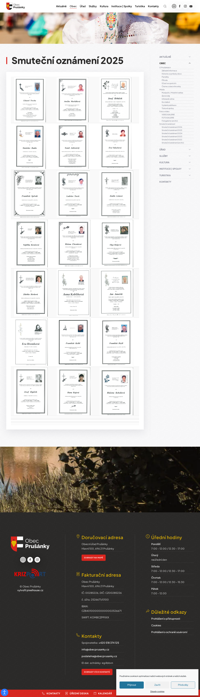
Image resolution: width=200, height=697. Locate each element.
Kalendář (105, 693)
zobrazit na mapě (93, 558)
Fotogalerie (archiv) (170, 121)
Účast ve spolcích (169, 83)
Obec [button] (73, 6)
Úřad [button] (83, 6)
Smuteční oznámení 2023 (172, 136)
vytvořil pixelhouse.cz (30, 590)
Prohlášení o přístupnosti (165, 618)
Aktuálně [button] (61, 6)
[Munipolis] (174, 6)
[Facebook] (179, 6)
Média (162, 89)
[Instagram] (185, 6)
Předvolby (183, 685)
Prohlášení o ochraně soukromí (169, 632)
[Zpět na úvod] (15, 6)
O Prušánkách (165, 67)
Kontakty (153, 6)
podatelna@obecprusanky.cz (99, 656)
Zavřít (157, 685)
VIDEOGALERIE (168, 115)
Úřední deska (79, 693)
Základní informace (169, 71)
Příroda (165, 80)
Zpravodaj (166, 96)
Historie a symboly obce (172, 74)
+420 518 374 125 (109, 642)
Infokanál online (168, 99)
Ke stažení (166, 102)
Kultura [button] (104, 6)
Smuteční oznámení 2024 (172, 133)
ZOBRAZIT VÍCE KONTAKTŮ (97, 672)
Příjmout (131, 685)
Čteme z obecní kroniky (171, 86)
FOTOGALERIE (168, 118)
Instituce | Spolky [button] (121, 6)
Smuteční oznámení (167, 124)
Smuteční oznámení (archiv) (173, 143)
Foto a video (164, 111)
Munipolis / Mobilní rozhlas (172, 93)
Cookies (156, 625)
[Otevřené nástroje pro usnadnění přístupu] (4, 692)
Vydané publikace (169, 105)
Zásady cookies (157, 691)
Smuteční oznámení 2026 (172, 127)
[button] (165, 6)
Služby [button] (93, 6)
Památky (165, 77)
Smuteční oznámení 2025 (172, 130)
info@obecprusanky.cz (95, 649)
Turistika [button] (140, 6)
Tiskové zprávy (168, 108)
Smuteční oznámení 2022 (172, 140)
